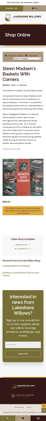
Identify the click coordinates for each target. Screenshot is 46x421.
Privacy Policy (19, 407)
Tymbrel (40, 412)
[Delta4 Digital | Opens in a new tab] (23, 396)
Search (28, 407)
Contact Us (11, 8)
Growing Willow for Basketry (16, 266)
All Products (21, 249)
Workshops (21, 245)
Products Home (15, 55)
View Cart (33, 8)
